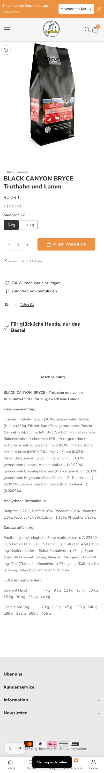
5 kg (11, 226)
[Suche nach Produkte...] (88, 29)
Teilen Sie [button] (27, 304)
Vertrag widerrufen (52, 762)
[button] (52, 327)
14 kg (29, 226)
